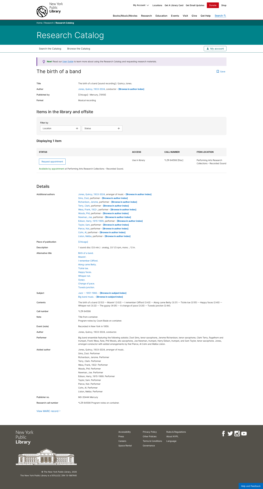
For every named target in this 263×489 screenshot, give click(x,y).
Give (194, 15)
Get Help (206, 15)
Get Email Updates (195, 5)
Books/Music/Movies (125, 15)
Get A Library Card (174, 5)
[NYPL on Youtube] (244, 433)
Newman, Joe (85, 217)
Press (121, 436)
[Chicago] (83, 241)
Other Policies (149, 436)
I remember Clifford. (88, 260)
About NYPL (172, 436)
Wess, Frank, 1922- (87, 209)
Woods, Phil (84, 213)
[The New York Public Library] (50, 9)
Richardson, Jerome (88, 202)
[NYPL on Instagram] (237, 433)
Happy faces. (85, 272)
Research (146, 15)
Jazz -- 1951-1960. (88, 293)
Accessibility (124, 432)
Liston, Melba (84, 236)
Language (171, 441)
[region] (131, 160)
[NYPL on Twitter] (230, 433)
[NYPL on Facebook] (223, 433)
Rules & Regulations (176, 432)
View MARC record (47, 411)
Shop (223, 5)
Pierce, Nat (83, 228)
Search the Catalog (50, 48)
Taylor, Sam (84, 224)
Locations (157, 5)
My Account (139, 5)
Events (175, 15)
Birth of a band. (86, 253)
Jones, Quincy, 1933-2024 (91, 89)
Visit (185, 15)
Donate (212, 5)
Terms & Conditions (152, 441)
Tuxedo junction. (86, 287)
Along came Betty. (87, 264)
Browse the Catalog (78, 48)
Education (161, 15)
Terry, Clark (84, 205)
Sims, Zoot (83, 198)
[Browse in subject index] (113, 293)
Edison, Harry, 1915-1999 (91, 221)
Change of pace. (86, 283)
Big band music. (86, 296)
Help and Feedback (251, 486)
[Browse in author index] (131, 89)
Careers (122, 441)
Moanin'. (82, 257)
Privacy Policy (150, 432)
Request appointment (52, 161)
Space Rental (125, 445)
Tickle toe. (83, 268)
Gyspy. (81, 279)
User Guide (67, 61)
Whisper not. (84, 276)
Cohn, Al (82, 232)
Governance (149, 445)
